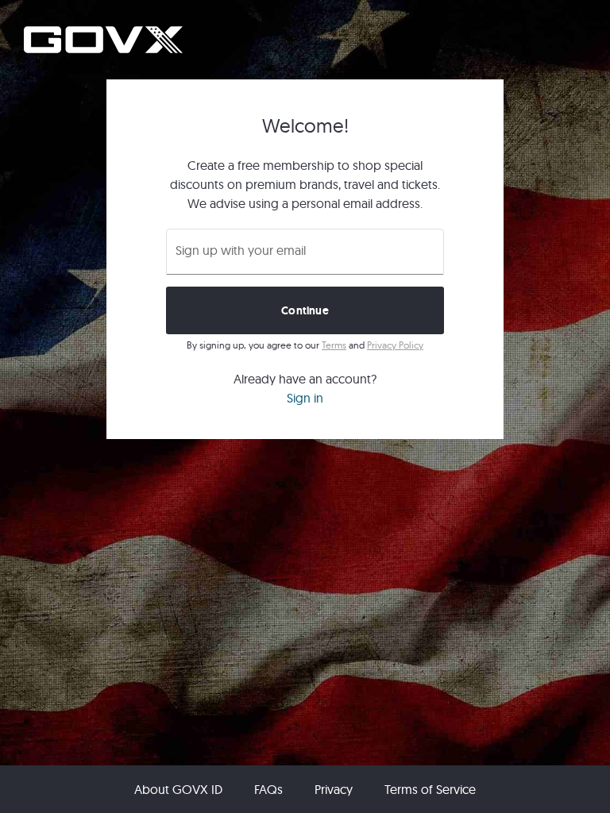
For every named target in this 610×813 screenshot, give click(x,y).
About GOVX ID (178, 789)
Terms (334, 345)
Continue (305, 310)
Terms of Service (430, 789)
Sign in (305, 398)
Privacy (334, 789)
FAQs (268, 789)
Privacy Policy (395, 345)
